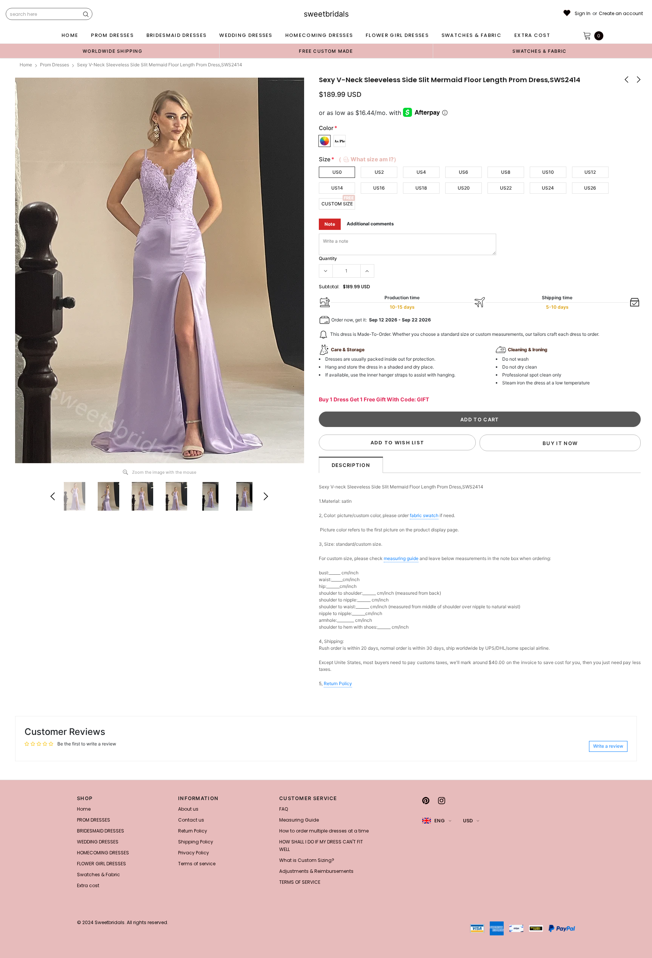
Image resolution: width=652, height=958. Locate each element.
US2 (379, 172)
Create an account (621, 14)
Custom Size (337, 204)
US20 (464, 188)
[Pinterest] (425, 800)
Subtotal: (329, 286)
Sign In (582, 14)
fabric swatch (424, 515)
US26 (590, 188)
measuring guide (401, 558)
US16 (379, 188)
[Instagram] (441, 800)
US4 (421, 172)
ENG (439, 820)
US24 (548, 188)
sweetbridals (326, 13)
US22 (506, 188)
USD (468, 820)
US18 (421, 188)
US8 (506, 172)
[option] (112, 51)
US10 (548, 172)
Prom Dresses (54, 64)
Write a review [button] (608, 746)
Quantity (328, 258)
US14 (337, 188)
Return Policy (338, 683)
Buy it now (560, 443)
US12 (590, 172)
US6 (463, 172)
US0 (337, 172)
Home (26, 64)
